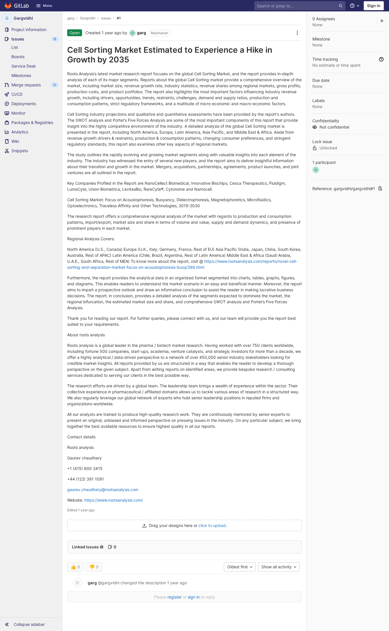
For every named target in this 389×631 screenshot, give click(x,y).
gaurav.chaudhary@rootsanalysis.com (102, 489)
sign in (194, 597)
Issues (106, 18)
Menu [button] (47, 5)
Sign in (373, 5)
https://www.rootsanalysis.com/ (113, 500)
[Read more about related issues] (101, 547)
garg (70, 18)
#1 (119, 18)
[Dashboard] (17, 5)
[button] (31, 624)
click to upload (212, 525)
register (174, 597)
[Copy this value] (380, 188)
